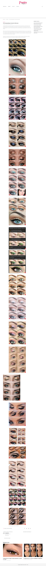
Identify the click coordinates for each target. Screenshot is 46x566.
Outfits (13, 6)
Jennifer (5, 560)
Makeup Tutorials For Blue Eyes (8, 528)
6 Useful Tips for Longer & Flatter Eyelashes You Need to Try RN (12, 559)
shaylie (26, 559)
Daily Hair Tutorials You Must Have (8, 531)
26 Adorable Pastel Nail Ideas (27, 531)
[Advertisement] (23, 13)
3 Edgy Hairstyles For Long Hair (38, 28)
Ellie (4, 24)
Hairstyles (4, 6)
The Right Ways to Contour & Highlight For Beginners (33, 558)
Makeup (9, 6)
